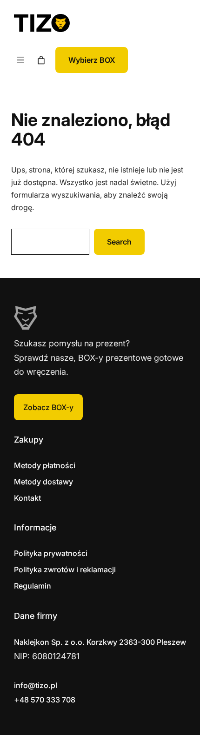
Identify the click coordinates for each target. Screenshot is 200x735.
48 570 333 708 (47, 699)
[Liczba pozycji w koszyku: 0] (41, 60)
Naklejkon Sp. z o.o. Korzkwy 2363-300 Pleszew (100, 642)
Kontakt (27, 498)
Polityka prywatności (50, 553)
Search (119, 241)
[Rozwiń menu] (20, 59)
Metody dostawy (43, 481)
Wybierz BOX (91, 60)
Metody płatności (44, 465)
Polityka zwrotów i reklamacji (65, 569)
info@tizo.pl (35, 685)
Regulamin (32, 585)
